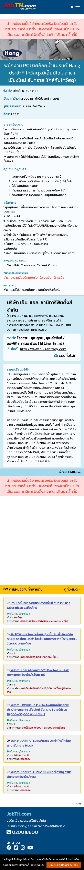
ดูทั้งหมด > (72, 589)
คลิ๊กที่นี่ (71, 34)
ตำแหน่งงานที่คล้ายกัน (25, 589)
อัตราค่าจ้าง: (37, 621)
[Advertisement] (42, 543)
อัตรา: (15, 617)
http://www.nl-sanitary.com (43, 349)
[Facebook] (9, 848)
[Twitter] (16, 848)
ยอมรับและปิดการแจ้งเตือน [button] (64, 865)
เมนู (71, 7)
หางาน (78, 803)
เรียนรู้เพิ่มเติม (37, 865)
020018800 (25, 832)
